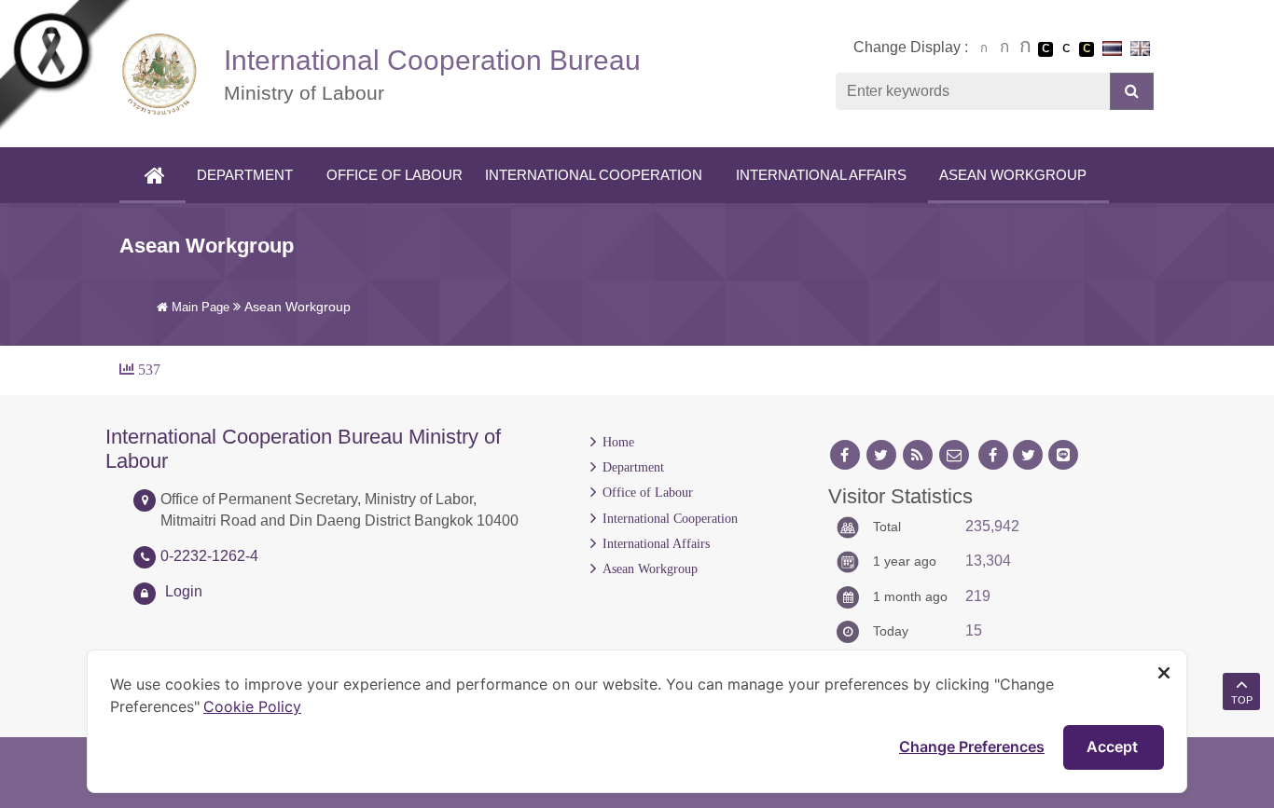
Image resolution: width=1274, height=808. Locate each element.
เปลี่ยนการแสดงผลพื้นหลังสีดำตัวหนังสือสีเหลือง (1086, 49)
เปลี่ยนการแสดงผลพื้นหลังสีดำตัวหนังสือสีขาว (1045, 49)
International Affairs (821, 175)
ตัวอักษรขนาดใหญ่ (1025, 48)
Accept (1114, 746)
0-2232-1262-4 (209, 556)
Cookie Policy (252, 706)
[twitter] (881, 455)
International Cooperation (593, 175)
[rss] (918, 455)
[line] (1063, 455)
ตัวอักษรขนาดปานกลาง (1004, 49)
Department (245, 175)
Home (618, 441)
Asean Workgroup (1013, 175)
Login (183, 591)
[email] (954, 455)
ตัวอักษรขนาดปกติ (983, 48)
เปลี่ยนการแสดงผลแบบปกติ (1066, 49)
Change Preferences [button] (972, 746)
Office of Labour (394, 175)
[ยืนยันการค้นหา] (1132, 91)
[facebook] (845, 455)
